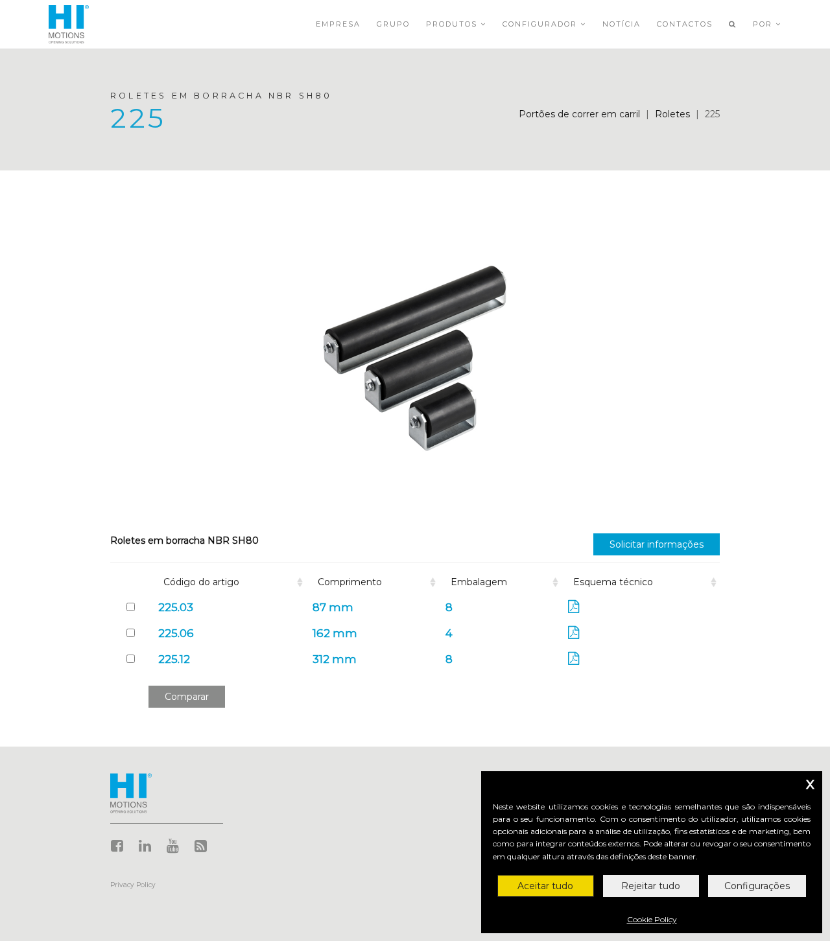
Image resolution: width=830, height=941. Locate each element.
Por (764, 24)
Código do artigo (201, 582)
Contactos (685, 24)
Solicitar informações (657, 544)
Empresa (338, 24)
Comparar (187, 697)
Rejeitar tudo (650, 886)
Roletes (672, 114)
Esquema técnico (613, 582)
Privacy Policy (133, 885)
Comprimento (350, 582)
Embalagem (479, 582)
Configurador (541, 24)
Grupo (393, 24)
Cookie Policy (652, 919)
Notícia (621, 24)
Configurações (757, 886)
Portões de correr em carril (579, 114)
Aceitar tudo (545, 886)
